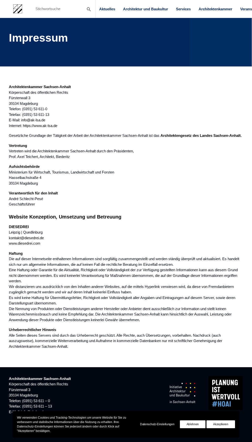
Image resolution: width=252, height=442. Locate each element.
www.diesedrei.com (24, 243)
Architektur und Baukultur (145, 9)
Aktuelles (107, 9)
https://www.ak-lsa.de (40, 126)
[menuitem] (107, 9)
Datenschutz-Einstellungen (157, 424)
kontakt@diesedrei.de (26, 238)
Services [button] (183, 9)
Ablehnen (193, 424)
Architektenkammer (215, 9)
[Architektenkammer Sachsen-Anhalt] (17, 8)
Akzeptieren (220, 424)
